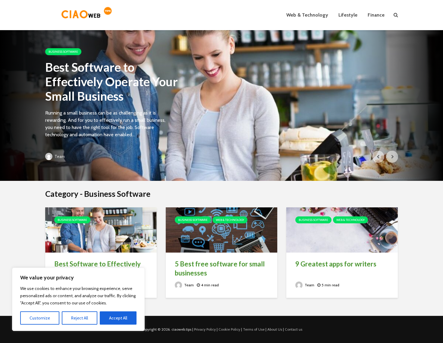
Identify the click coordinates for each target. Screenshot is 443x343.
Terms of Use (254, 329)
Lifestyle (347, 15)
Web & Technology (307, 15)
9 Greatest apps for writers (335, 264)
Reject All (79, 318)
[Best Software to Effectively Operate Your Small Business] (221, 105)
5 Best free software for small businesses (220, 268)
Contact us (293, 329)
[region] (78, 299)
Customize (40, 318)
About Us (274, 329)
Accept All (118, 318)
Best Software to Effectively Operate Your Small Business (111, 81)
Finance (376, 15)
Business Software (63, 52)
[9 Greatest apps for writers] (342, 229)
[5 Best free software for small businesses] (221, 229)
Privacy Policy (205, 329)
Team (59, 156)
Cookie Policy (229, 329)
